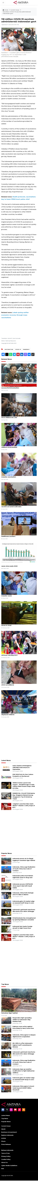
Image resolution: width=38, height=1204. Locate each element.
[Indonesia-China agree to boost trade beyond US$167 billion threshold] (6, 1088)
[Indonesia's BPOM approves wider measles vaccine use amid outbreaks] (19, 494)
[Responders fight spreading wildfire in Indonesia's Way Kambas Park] (6, 1020)
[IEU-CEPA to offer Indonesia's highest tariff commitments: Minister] (6, 1046)
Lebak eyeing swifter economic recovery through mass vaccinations (15, 315)
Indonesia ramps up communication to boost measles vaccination (17, 476)
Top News (5, 984)
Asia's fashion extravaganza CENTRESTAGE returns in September (22, 767)
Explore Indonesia (7, 1135)
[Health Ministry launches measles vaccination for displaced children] (19, 702)
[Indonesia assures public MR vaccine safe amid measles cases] (19, 583)
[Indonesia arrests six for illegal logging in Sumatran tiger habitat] (6, 861)
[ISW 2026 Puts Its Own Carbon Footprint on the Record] (6, 777)
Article (3, 1138)
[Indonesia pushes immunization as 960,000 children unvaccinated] (19, 434)
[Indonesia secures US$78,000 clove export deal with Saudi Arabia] (6, 886)
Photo (3, 1141)
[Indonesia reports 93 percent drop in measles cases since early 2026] (19, 553)
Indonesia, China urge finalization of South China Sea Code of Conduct (24, 868)
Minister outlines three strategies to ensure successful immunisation (16, 387)
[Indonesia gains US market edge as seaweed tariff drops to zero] (6, 904)
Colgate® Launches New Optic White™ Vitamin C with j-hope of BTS (24, 805)
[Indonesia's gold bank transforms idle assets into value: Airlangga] (6, 912)
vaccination (9, 349)
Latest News (6, 760)
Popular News (6, 853)
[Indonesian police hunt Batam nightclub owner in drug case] (6, 878)
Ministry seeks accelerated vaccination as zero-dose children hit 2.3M (18, 416)
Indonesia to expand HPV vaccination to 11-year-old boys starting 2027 (18, 654)
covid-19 (18, 349)
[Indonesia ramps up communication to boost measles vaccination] (19, 464)
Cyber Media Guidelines (9, 1165)
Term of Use (5, 1153)
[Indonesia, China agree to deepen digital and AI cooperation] (6, 1037)
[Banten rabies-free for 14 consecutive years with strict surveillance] (19, 672)
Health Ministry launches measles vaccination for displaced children (18, 713)
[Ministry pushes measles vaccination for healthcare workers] (19, 523)
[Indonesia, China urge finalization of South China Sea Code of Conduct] (6, 869)
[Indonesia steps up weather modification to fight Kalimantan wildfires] (6, 1071)
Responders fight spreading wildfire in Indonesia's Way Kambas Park (22, 1019)
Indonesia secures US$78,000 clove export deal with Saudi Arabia (23, 886)
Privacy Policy (5, 1156)
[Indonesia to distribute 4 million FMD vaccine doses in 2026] (19, 612)
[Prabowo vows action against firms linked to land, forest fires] (6, 1029)
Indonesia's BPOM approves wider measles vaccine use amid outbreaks (16, 505)
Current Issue (15, 10)
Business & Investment (9, 1132)
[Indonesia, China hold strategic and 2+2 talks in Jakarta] (6, 895)
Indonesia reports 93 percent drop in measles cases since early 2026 (17, 565)
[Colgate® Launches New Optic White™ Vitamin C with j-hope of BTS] (6, 806)
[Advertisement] (19, 739)
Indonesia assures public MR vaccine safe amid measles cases (18, 595)
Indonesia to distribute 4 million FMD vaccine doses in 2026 (17, 624)
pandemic (26, 349)
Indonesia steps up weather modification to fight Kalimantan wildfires (24, 1071)
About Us (4, 1162)
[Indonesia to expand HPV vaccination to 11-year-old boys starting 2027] (19, 642)
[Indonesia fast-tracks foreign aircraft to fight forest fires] (6, 929)
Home (6, 10)
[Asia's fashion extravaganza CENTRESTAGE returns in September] (6, 768)
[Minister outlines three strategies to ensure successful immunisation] (19, 375)
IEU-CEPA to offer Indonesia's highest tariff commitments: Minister (23, 1045)
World (3, 1129)
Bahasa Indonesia (7, 1150)
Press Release (6, 1144)
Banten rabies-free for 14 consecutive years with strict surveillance (18, 684)
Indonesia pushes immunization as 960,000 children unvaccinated (17, 446)
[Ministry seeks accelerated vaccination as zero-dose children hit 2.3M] (19, 405)
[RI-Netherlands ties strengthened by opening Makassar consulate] (6, 920)
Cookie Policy (5, 1159)
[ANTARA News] (21, 2)
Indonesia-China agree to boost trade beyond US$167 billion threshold (23, 1088)
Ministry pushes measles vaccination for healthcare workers (15, 535)
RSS (2, 1168)
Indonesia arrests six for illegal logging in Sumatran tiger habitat (16, 1012)
